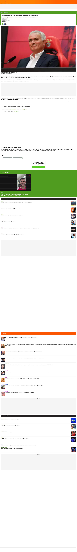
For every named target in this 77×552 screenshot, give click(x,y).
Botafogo (2, 220)
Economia (6, 384)
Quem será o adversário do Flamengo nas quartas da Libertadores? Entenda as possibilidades (16, 202)
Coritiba (2, 233)
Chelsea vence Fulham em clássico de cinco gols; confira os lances (12, 448)
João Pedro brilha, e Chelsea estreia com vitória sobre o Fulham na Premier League (15, 438)
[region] (38, 550)
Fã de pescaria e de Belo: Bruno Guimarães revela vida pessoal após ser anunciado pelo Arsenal (14, 195)
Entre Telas (6, 363)
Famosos (6, 370)
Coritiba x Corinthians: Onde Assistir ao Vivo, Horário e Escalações (12, 234)
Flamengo (2, 201)
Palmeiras (2, 207)
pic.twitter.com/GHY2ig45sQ (22, 109)
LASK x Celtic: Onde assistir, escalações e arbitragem (10, 419)
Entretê (2, 227)
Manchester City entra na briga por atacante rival (9, 432)
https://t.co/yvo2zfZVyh (12, 109)
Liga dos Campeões (3, 418)
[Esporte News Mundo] (3, 155)
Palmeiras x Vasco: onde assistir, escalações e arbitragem (10, 208)
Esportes (2, 192)
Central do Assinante (8, 3)
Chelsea (2, 437)
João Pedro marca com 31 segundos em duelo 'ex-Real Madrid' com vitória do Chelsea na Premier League (18, 445)
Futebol (2, 214)
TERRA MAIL (2, 3)
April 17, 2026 (16, 111)
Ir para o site (4, 1)
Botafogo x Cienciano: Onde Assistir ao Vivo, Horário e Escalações (12, 215)
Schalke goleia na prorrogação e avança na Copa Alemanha (10, 425)
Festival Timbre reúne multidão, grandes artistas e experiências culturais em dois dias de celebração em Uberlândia (20, 228)
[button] (1, 1)
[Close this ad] (76, 547)
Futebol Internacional (4, 424)
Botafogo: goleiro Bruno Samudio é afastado (8, 221)
